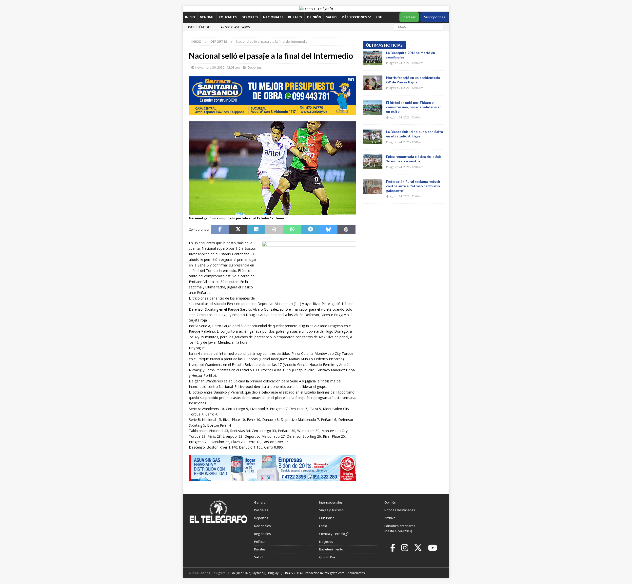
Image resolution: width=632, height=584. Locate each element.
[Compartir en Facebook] (220, 229)
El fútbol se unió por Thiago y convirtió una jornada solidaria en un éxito (413, 106)
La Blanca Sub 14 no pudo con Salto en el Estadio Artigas (414, 134)
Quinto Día (327, 557)
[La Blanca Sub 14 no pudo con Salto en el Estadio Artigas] (372, 137)
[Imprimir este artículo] (274, 229)
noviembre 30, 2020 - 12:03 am (217, 67)
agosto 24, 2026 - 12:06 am (406, 63)
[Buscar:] (418, 26)
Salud (331, 17)
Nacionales (273, 17)
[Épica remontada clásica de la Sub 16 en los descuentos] (372, 161)
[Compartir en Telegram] (310, 229)
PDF (378, 17)
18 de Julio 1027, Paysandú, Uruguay (253, 573)
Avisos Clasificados (235, 27)
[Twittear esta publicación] (238, 229)
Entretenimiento (331, 549)
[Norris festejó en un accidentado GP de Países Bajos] (372, 82)
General (207, 17)
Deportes (249, 17)
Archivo (389, 518)
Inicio (190, 17)
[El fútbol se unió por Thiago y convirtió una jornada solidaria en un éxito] (372, 107)
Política (259, 541)
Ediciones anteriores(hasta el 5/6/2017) (399, 528)
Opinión (314, 17)
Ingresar (409, 17)
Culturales (327, 518)
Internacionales (331, 502)
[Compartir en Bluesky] (328, 229)
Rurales (295, 17)
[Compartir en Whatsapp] (292, 229)
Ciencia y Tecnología (334, 533)
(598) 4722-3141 (292, 573)
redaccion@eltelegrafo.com (324, 573)
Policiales (228, 17)
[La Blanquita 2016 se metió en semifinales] (372, 58)
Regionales (262, 533)
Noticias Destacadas (399, 510)
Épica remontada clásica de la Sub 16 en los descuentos (413, 158)
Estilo (323, 526)
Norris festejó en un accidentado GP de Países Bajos (413, 79)
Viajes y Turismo (331, 510)
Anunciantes (356, 573)
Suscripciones (434, 17)
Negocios (326, 541)
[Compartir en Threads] (346, 229)
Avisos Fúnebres (199, 27)
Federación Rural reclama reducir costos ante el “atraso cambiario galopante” (413, 185)
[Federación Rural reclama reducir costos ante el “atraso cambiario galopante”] (372, 186)
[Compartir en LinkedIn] (256, 229)
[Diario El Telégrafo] (316, 8)
